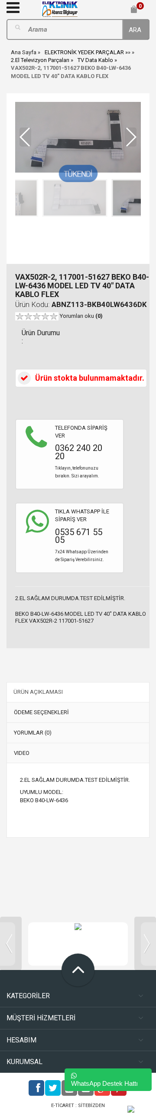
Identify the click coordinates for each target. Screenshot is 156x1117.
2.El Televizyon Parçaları (40, 60)
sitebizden (91, 1105)
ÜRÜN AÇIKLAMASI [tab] (38, 692)
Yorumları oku (81, 316)
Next (145, 943)
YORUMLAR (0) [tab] (33, 732)
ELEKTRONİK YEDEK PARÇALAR (84, 52)
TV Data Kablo (95, 60)
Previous (11, 943)
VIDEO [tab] (21, 753)
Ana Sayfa (23, 52)
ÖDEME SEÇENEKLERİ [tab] (41, 712)
